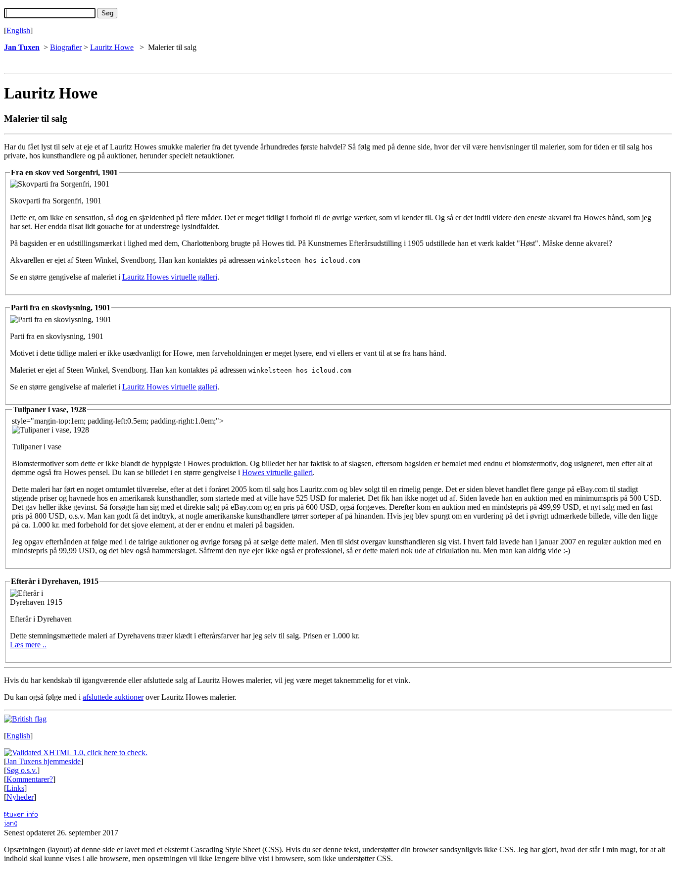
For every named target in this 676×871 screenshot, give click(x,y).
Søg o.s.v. (21, 770)
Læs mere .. (28, 644)
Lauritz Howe (112, 47)
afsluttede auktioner (113, 697)
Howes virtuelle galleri (277, 472)
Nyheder (20, 797)
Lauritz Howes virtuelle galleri (169, 277)
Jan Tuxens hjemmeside (43, 761)
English (18, 30)
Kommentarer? (29, 779)
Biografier (66, 47)
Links (15, 788)
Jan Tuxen (22, 47)
